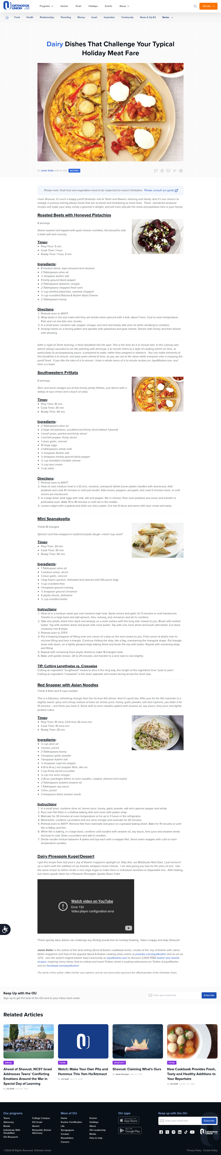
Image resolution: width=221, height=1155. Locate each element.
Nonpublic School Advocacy (41, 1132)
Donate (207, 6)
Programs (45, 6)
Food (17, 17)
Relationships (47, 17)
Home (64, 1118)
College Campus (41, 1118)
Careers (65, 1142)
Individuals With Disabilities (11, 1132)
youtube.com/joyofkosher (150, 954)
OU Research (10, 1137)
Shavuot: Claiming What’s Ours (137, 1069)
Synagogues (67, 1130)
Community (127, 17)
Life (63, 1126)
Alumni (35, 1126)
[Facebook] (162, 170)
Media (92, 1134)
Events (108, 6)
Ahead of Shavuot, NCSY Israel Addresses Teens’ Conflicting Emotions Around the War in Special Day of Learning (27, 1076)
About (122, 6)
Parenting (66, 17)
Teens (6, 1118)
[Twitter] (156, 170)
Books (6, 1126)
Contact (65, 1134)
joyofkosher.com (117, 958)
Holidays (93, 6)
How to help (95, 1138)
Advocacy (8, 1122)
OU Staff (10, 1088)
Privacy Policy (194, 1150)
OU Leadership (97, 1130)
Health (29, 17)
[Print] (181, 170)
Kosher (64, 6)
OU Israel (37, 1122)
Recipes (74, 170)
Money (81, 17)
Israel (94, 17)
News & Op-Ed (148, 17)
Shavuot (119, 1062)
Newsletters (67, 1138)
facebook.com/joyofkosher (63, 966)
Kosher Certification (71, 1122)
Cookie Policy (210, 1150)
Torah (78, 6)
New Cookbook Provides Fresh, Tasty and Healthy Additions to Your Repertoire (191, 1074)
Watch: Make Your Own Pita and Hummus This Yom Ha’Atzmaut (83, 1071)
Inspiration (109, 17)
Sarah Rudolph (122, 1074)
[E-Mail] (168, 170)
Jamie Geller (47, 170)
